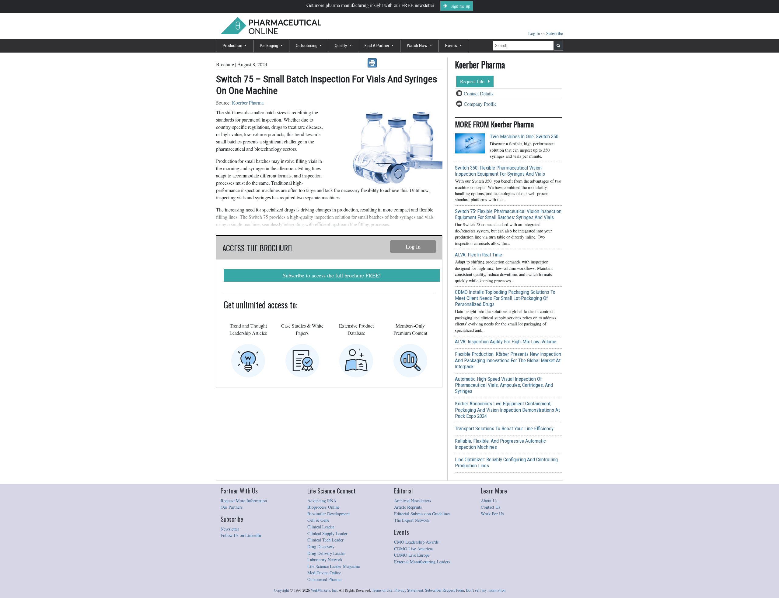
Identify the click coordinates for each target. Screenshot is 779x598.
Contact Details (478, 93)
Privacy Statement (408, 590)
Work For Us (492, 514)
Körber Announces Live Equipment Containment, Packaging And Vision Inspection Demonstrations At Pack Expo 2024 (507, 409)
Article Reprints (408, 507)
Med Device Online (324, 573)
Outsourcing (307, 45)
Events (451, 45)
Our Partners (232, 507)
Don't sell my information (485, 590)
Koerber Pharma (248, 102)
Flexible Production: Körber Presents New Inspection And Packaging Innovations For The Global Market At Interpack (508, 360)
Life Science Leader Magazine (333, 566)
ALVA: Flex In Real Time (478, 255)
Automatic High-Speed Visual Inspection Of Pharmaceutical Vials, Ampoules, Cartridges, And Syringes (504, 385)
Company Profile (480, 104)
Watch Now (417, 45)
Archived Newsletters (412, 500)
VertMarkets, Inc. (324, 590)
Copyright (281, 590)
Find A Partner (377, 45)
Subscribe (554, 33)
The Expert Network (411, 520)
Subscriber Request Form (444, 590)
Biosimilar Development (328, 514)
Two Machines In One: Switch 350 (524, 136)
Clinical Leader (320, 527)
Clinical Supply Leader (327, 533)
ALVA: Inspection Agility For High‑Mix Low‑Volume (505, 342)
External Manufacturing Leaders (422, 562)
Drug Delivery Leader (326, 553)
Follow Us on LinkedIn (241, 535)
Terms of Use (382, 590)
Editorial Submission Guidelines (422, 514)
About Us (489, 500)
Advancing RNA (321, 500)
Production (233, 45)
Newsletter (230, 529)
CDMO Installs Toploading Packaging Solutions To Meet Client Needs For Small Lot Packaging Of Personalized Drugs (505, 298)
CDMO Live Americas (414, 549)
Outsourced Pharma (324, 579)
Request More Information (244, 500)
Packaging (269, 45)
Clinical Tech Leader (325, 540)
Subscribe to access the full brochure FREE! (332, 275)
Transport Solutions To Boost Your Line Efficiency (504, 428)
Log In (534, 33)
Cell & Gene (318, 520)
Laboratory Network (324, 559)
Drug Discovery (320, 546)
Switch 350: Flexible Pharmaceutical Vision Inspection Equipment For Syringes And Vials (500, 171)
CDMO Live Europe (412, 555)
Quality (341, 45)
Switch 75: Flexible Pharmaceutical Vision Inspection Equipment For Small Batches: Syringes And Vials (508, 214)
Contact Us (490, 507)
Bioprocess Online (323, 507)
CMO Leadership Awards (416, 542)
